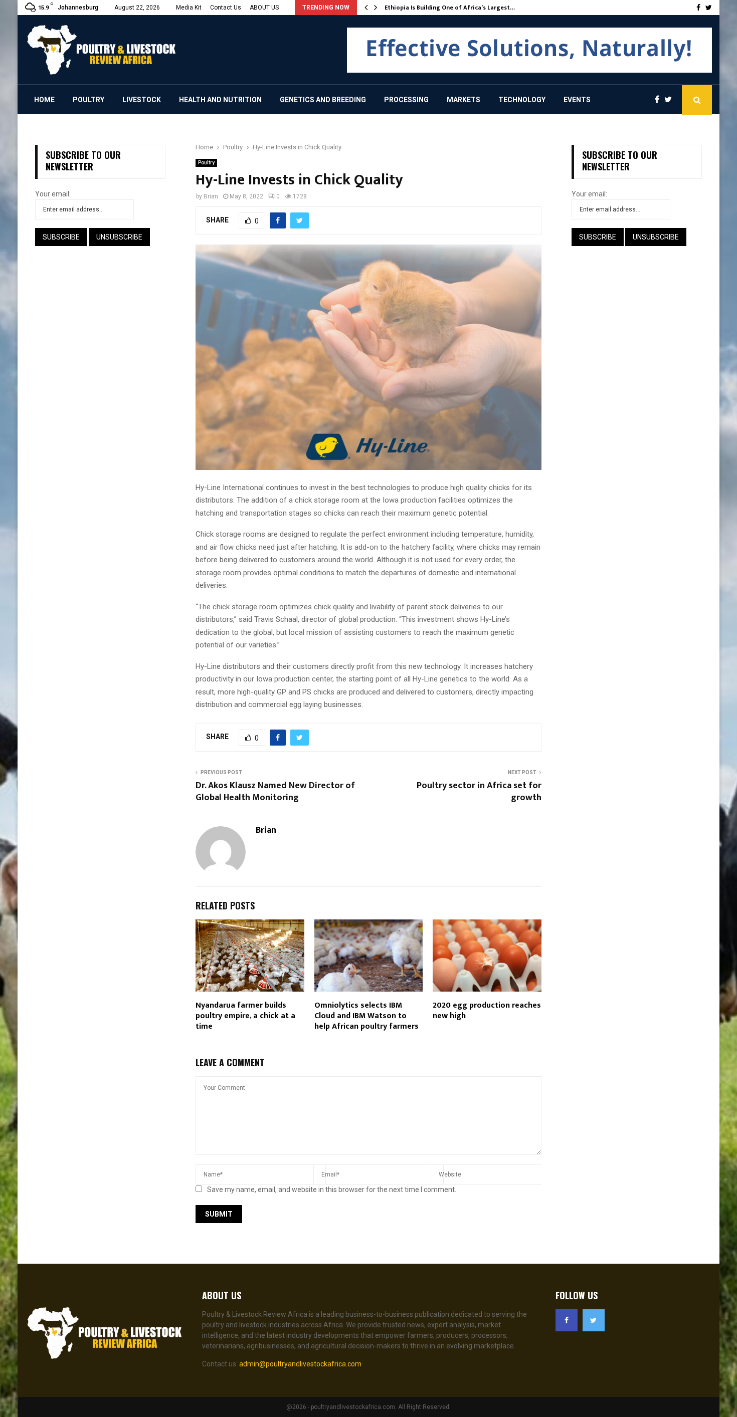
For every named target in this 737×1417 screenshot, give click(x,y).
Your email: (53, 194)
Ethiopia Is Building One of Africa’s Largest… (450, 8)
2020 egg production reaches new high (487, 1011)
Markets (463, 100)
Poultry (88, 100)
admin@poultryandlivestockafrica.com (300, 1364)
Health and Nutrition (220, 100)
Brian (211, 196)
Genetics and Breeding (323, 100)
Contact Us (225, 7)
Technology (521, 100)
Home (44, 100)
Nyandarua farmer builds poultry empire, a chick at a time (245, 1016)
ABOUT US (264, 7)
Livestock (141, 100)
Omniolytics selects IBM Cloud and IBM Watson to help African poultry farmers (366, 1016)
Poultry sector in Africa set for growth (479, 791)
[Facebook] (659, 100)
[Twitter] (670, 100)
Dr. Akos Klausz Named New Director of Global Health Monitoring (275, 791)
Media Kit (189, 7)
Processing (406, 100)
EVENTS (577, 100)
